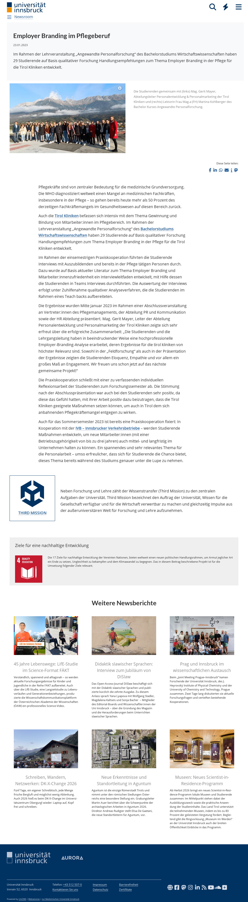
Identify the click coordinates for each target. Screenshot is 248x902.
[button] (210, 170)
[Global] (225, 7)
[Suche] (212, 7)
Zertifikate (125, 889)
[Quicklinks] (225, 7)
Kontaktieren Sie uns (65, 889)
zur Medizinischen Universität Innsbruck (60, 899)
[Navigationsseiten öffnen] (9, 17)
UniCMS (22, 899)
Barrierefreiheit (128, 884)
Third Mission (32, 512)
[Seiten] (238, 7)
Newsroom (23, 16)
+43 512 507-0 (72, 884)
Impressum (100, 884)
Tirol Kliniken (67, 215)
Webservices (34, 899)
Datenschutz (100, 889)
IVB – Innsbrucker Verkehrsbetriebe (108, 428)
